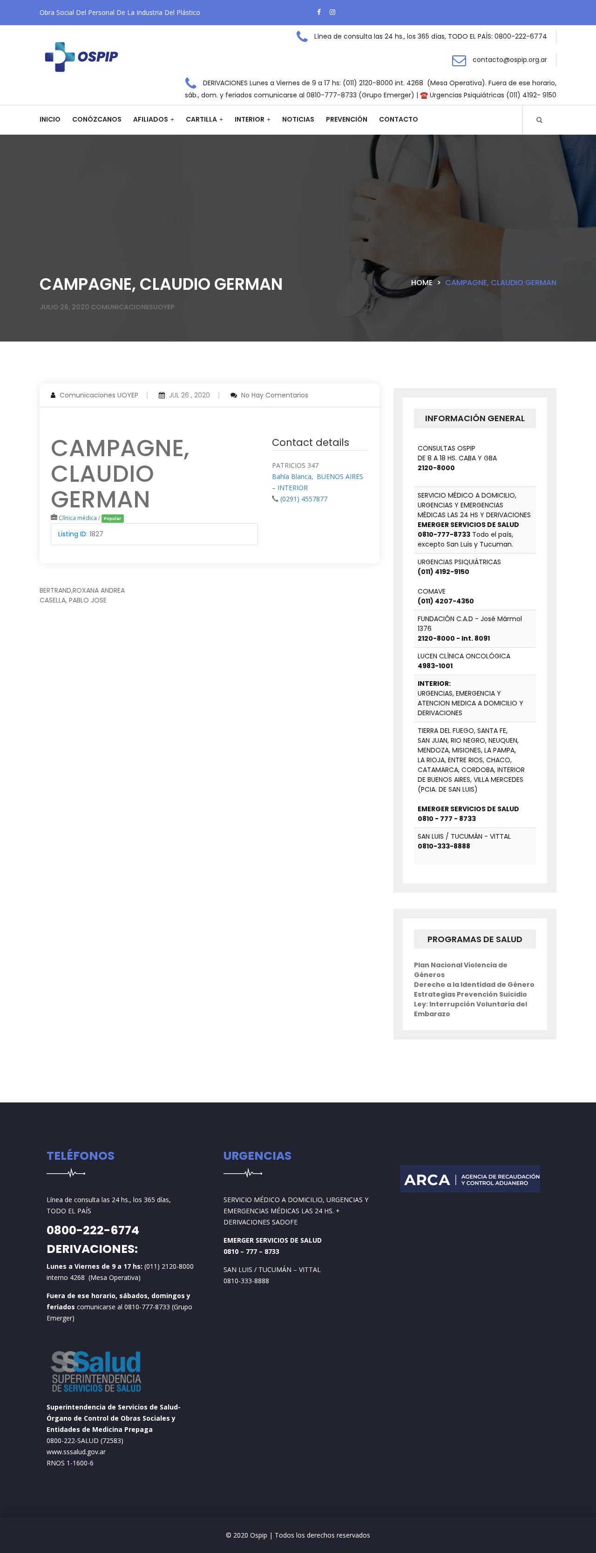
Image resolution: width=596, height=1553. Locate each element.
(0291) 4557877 (303, 498)
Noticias (298, 119)
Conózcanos (97, 119)
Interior (249, 119)
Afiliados (150, 119)
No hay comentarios (274, 395)
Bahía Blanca (292, 476)
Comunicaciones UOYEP (99, 395)
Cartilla (201, 119)
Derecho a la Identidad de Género (474, 984)
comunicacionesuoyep (133, 307)
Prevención (346, 119)
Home (422, 282)
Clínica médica (78, 517)
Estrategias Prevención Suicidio (470, 994)
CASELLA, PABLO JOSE (73, 600)
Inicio (50, 119)
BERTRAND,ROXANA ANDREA (82, 590)
